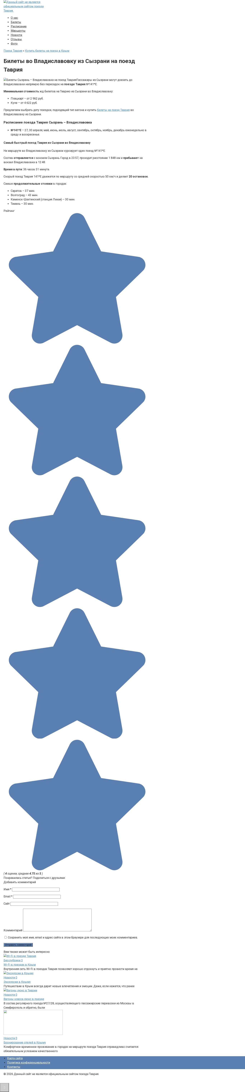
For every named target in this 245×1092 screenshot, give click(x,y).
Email (8, 896)
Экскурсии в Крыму (17, 982)
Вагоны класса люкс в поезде (24, 999)
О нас (14, 18)
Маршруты (18, 30)
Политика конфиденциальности (28, 1062)
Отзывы (16, 39)
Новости (16, 35)
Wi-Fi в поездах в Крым (20, 964)
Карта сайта (15, 1058)
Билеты (16, 22)
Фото (14, 43)
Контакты (13, 1067)
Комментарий (13, 930)
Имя (7, 889)
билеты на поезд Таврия (113, 110)
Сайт (7, 903)
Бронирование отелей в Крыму (25, 1042)
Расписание (19, 26)
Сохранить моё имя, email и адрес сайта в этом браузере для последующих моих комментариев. (73, 937)
